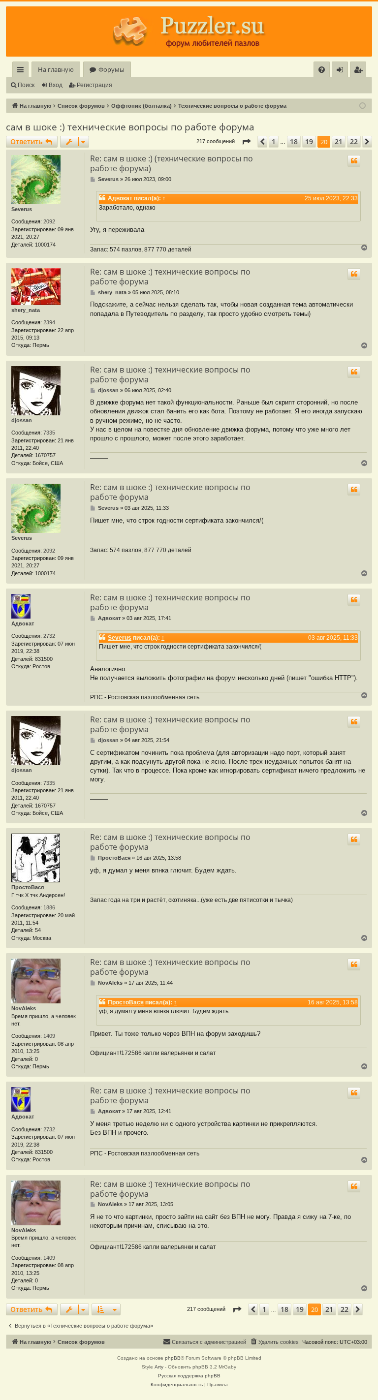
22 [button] (354, 141)
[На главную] (189, 31)
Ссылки (22, 71)
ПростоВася (27, 887)
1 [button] (274, 141)
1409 (49, 1036)
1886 (49, 907)
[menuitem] (321, 69)
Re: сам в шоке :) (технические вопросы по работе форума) (171, 163)
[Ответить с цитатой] (353, 161)
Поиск (26, 85)
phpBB (173, 1358)
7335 (49, 433)
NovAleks (23, 1008)
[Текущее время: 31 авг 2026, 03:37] (362, 106)
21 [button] (339, 141)
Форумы (111, 69)
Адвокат (120, 198)
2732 (49, 636)
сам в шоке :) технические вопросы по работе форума (130, 127)
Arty (159, 1366)
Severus (21, 209)
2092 (49, 221)
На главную (56, 69)
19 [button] (309, 141)
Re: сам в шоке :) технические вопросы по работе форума (170, 276)
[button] (246, 142)
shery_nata (25, 310)
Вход (56, 85)
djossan (21, 420)
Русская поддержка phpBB (189, 1375)
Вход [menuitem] (341, 71)
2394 (49, 322)
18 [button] (294, 141)
